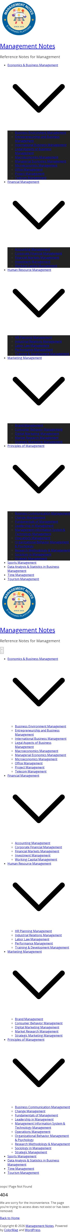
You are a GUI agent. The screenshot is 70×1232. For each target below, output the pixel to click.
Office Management (29, 169)
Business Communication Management (42, 513)
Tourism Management (23, 579)
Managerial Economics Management (40, 161)
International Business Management (40, 145)
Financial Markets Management (37, 257)
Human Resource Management (29, 270)
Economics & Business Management (32, 65)
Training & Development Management (42, 354)
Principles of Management (25, 446)
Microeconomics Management (36, 165)
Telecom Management (30, 178)
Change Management (30, 517)
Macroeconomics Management (36, 157)
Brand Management (29, 425)
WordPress (32, 1230)
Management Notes (27, 46)
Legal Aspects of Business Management (33, 151)
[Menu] (2, 650)
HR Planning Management (33, 337)
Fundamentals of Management (36, 522)
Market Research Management (36, 438)
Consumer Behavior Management (39, 429)
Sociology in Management (33, 554)
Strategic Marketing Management (39, 442)
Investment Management (32, 262)
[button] (38, 128)
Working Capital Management (36, 266)
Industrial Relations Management (38, 341)
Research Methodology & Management (42, 550)
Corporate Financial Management (38, 253)
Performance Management (34, 350)
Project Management (29, 174)
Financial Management (23, 182)
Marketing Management (24, 358)
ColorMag (11, 1230)
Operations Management (32, 538)
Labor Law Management (32, 345)
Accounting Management (32, 249)
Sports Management (21, 563)
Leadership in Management (34, 526)
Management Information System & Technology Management (40, 532)
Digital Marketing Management (37, 433)
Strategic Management (31, 558)
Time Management (20, 575)
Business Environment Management (40, 133)
